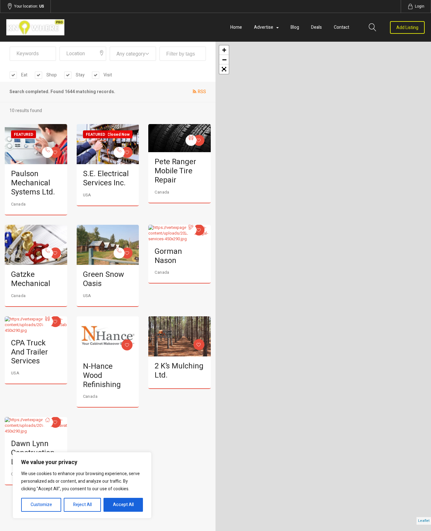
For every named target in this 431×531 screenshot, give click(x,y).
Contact (341, 27)
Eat (23, 75)
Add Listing (407, 27)
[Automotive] (191, 140)
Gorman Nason (168, 256)
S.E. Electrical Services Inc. (106, 178)
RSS (202, 91)
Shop (51, 75)
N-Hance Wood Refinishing (102, 375)
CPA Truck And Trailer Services (29, 352)
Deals (316, 27)
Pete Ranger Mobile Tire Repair (175, 171)
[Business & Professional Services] (191, 230)
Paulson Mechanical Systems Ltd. (33, 183)
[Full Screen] (224, 69)
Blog (295, 27)
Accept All (123, 504)
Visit (107, 75)
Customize (41, 504)
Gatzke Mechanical (30, 279)
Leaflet (423, 520)
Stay (80, 75)
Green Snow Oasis (103, 279)
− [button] (224, 59)
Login (419, 6)
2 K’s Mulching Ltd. (179, 371)
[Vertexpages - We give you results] (69, 27)
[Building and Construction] (47, 422)
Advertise (263, 27)
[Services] (47, 152)
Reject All (82, 504)
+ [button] (224, 50)
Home (236, 27)
